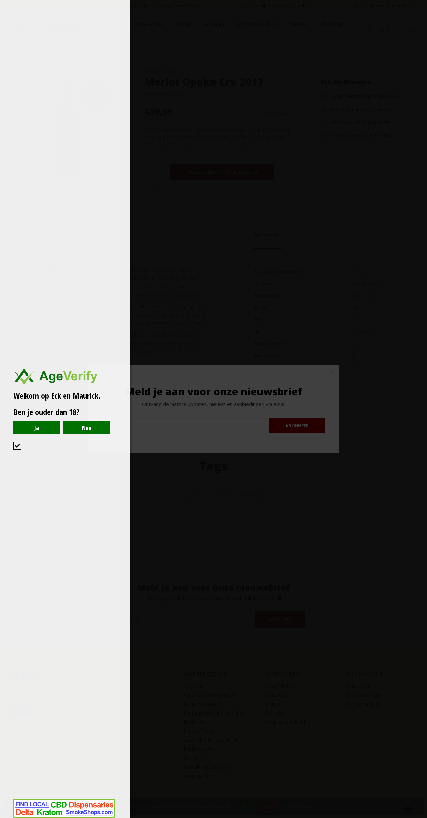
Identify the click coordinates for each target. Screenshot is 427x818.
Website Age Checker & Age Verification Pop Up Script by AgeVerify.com (418, 816)
